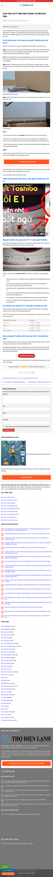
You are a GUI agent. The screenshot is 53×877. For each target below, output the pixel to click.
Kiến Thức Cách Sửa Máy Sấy (9, 506)
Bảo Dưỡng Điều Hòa (6, 626)
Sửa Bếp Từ (4, 680)
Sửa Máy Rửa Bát (6, 700)
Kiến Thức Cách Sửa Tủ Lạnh (9, 500)
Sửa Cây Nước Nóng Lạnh (8, 686)
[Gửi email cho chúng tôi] (10, 771)
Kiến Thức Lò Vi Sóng (7, 652)
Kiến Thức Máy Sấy (6, 663)
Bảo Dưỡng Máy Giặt (6, 629)
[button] (2, 5)
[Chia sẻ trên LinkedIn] (33, 373)
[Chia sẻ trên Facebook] (22, 373)
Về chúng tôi (19, 870)
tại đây (10, 362)
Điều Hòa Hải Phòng (6, 635)
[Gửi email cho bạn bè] (28, 373)
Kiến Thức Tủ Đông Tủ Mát (8, 672)
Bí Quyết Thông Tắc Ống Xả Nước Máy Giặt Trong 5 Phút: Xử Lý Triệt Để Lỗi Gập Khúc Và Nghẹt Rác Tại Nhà (28, 543)
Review (3, 677)
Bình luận (5, 394)
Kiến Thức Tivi (5, 669)
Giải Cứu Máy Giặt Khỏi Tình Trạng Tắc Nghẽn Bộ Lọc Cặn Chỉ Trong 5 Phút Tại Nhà (27, 561)
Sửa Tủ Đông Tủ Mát (6, 712)
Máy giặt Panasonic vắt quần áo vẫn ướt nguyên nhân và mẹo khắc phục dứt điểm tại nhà (28, 598)
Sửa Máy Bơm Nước (6, 694)
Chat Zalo (5, 867)
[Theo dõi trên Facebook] (2, 771)
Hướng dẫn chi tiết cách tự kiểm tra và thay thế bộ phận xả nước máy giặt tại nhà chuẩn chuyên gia (27, 538)
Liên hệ (25, 870)
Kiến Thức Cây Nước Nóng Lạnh (9, 646)
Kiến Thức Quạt (5, 666)
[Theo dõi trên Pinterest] (13, 771)
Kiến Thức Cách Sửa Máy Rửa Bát (10, 508)
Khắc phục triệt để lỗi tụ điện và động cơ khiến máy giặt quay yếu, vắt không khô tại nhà (27, 616)
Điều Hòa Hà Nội (5, 632)
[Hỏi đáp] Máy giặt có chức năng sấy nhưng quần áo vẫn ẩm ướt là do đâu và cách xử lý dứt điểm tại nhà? (28, 571)
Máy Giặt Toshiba (34, 378)
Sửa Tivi (3, 709)
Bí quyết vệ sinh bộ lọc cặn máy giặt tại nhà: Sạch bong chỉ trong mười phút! (25, 547)
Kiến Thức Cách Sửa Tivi (7, 497)
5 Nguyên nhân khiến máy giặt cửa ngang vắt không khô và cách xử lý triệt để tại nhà (28, 584)
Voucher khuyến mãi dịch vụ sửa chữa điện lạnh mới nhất (26, 763)
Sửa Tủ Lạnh (4, 714)
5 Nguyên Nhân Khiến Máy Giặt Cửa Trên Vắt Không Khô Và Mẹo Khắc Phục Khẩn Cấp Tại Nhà (28, 580)
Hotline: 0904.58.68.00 (8, 870)
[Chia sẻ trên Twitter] (25, 373)
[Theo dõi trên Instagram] (5, 771)
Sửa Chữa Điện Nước (6, 689)
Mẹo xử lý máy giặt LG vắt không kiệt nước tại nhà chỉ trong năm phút (23, 607)
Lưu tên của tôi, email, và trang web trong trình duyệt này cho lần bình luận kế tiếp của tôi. (27, 426)
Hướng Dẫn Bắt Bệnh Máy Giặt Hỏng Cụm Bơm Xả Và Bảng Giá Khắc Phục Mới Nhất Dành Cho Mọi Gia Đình (27, 557)
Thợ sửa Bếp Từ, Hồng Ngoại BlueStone (14, 382)
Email (4, 413)
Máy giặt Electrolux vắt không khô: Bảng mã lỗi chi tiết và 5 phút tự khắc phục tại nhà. (28, 611)
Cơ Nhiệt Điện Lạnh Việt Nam (21, 20)
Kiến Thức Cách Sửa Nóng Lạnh (9, 514)
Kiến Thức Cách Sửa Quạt (8, 503)
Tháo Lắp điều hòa (6, 717)
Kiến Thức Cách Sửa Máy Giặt (9, 511)
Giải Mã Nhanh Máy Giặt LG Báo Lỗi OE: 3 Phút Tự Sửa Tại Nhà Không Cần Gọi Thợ (27, 533)
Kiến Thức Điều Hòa (6, 649)
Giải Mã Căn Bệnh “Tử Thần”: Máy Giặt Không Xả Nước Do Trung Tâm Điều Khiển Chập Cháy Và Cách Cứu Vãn (28, 552)
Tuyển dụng (31, 870)
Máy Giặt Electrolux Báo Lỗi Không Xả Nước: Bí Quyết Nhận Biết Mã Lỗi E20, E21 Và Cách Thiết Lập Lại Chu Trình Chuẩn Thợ (27, 529)
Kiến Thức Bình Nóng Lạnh (8, 643)
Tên (4, 406)
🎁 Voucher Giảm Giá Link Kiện (26, 161)
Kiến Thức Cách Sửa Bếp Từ (8, 517)
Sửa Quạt (3, 706)
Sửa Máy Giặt (4, 697)
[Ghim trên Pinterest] (30, 373)
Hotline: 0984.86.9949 (8, 873)
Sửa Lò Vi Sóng (5, 692)
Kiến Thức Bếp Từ (6, 640)
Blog (36, 870)
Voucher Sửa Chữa (26, 477)
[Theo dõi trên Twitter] (8, 771)
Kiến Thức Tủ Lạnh (6, 674)
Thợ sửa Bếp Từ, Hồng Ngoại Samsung (39, 382)
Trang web (5, 419)
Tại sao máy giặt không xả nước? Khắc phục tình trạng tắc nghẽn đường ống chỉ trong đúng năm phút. (28, 566)
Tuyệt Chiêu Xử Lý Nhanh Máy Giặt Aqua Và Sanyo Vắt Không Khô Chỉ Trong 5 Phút (27, 589)
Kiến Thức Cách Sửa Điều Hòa (9, 520)
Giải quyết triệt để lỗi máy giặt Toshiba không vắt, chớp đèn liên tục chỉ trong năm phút (28, 593)
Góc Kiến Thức (5, 637)
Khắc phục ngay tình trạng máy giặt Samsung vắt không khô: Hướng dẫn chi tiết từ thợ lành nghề (28, 603)
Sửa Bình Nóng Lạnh (6, 683)
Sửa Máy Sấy (4, 703)
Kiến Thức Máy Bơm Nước (8, 655)
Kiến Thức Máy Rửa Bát (7, 660)
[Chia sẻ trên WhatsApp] (19, 373)
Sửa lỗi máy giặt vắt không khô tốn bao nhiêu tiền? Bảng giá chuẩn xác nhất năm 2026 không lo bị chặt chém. (28, 576)
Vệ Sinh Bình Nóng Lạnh (7, 720)
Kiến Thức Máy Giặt (19, 378)
